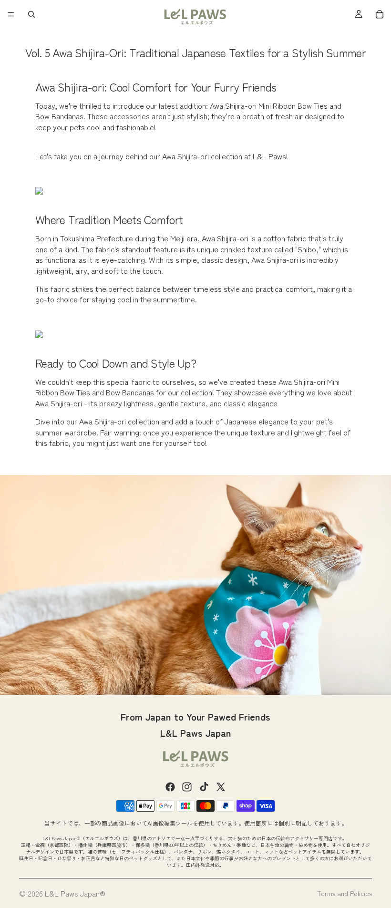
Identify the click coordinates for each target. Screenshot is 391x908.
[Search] (31, 14)
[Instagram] (187, 787)
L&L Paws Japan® (75, 893)
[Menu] (11, 14)
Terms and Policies (344, 893)
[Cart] (379, 14)
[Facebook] (170, 787)
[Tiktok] (204, 787)
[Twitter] (220, 787)
